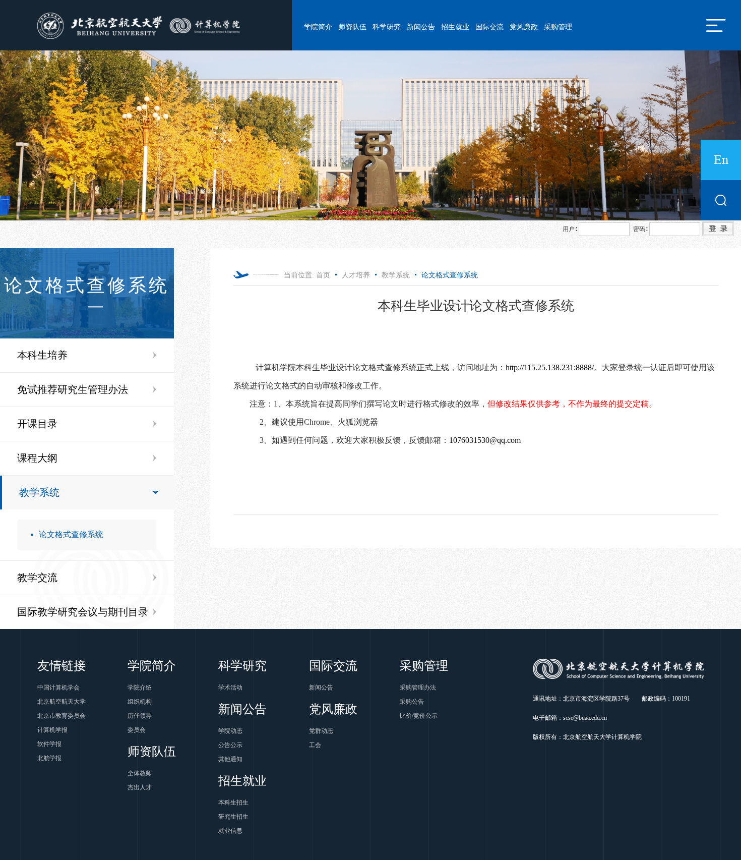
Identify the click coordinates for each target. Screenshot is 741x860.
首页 (323, 275)
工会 (315, 745)
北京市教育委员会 (61, 715)
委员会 (137, 729)
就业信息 (230, 830)
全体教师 (140, 773)
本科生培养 (42, 355)
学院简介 (318, 27)
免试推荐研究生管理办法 (72, 389)
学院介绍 (140, 687)
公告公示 (230, 745)
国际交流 (489, 27)
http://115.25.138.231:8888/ (550, 367)
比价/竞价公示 (419, 715)
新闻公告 (421, 27)
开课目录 (37, 423)
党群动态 (321, 730)
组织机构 (140, 701)
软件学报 (49, 744)
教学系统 (39, 492)
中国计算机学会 (58, 687)
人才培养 (356, 275)
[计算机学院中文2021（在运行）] (140, 25)
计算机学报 (52, 729)
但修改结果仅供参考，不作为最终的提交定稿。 (572, 403)
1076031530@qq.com (485, 440)
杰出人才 (140, 787)
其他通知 (230, 759)
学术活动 (230, 687)
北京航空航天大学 (61, 701)
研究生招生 (233, 816)
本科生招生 (233, 802)
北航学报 (49, 758)
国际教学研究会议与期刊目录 (82, 611)
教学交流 (37, 577)
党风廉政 (524, 27)
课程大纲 (37, 458)
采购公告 (412, 701)
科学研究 (387, 27)
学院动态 (230, 730)
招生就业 (455, 27)
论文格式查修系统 (71, 534)
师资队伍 (352, 27)
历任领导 (140, 715)
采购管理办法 (418, 687)
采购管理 (558, 27)
